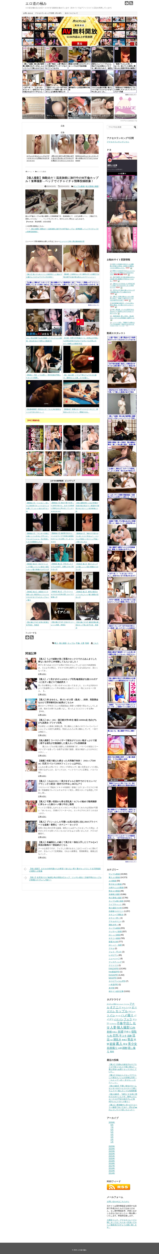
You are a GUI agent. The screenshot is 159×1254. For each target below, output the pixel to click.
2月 (112, 1140)
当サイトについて (71, 13)
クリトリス (113, 965)
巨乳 (116, 1035)
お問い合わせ (28, 13)
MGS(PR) (113, 978)
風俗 (112, 1051)
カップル (71, 643)
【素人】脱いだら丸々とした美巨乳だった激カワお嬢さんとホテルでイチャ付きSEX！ (44, 275)
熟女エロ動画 (114, 891)
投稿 (87, 643)
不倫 (78, 643)
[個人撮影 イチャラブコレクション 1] (90, 475)
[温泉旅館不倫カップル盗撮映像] (35, 449)
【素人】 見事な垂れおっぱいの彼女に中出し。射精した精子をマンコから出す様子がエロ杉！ (122, 298)
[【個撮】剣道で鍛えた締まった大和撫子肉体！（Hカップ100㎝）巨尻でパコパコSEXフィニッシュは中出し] (31, 765)
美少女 (132, 1043)
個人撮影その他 (115, 908)
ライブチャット (115, 904)
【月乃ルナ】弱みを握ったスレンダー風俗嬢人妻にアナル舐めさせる (122, 291)
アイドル (126, 1004)
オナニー (115, 1007)
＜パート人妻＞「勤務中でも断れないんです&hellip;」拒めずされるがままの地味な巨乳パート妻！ (122, 324)
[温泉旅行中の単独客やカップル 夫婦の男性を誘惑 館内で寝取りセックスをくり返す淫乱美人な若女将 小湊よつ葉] (72, 475)
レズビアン (113, 955)
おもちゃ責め (112, 1004)
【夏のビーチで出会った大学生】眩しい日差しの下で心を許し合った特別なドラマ (122, 285)
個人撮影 (63, 643)
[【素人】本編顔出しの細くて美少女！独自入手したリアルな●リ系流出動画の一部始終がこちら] (31, 847)
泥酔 (129, 1035)
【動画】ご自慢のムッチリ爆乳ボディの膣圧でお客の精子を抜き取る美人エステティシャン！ (81, 275)
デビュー (131, 1012)
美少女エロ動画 (115, 884)
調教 (124, 1048)
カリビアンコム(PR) (117, 981)
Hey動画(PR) (114, 972)
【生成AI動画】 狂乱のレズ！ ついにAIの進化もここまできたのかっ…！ (43, 410)
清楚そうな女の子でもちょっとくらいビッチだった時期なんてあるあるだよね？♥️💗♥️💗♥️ (122, 272)
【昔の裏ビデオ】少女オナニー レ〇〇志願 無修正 (63, 623)
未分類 (111, 988)
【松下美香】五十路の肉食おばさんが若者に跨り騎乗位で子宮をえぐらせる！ (122, 279)
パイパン (118, 1019)
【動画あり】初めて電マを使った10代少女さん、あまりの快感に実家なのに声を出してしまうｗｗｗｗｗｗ (62, 507)
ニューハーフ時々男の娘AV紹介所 (72, 241)
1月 (112, 1142)
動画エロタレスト (131, 94)
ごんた (96, 643)
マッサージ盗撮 (115, 932)
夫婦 (120, 1031)
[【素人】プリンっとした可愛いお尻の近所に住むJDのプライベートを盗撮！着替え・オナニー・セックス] (31, 826)
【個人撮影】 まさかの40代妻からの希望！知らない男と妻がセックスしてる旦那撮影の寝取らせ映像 (65, 870)
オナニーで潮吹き (116, 915)
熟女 (130, 1039)
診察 (120, 1048)
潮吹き (117, 1039)
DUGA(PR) (113, 975)
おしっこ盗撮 (114, 935)
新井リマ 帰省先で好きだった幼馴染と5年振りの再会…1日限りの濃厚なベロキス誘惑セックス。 (122, 266)
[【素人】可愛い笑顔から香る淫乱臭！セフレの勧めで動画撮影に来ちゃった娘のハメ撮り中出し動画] (31, 806)
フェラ (128, 1019)
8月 (112, 1125)
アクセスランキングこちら (118, 142)
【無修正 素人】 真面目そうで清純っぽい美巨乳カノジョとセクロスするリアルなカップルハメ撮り (37, 596)
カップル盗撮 (114, 928)
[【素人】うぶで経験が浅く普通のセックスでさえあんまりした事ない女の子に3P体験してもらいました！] (31, 663)
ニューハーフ (114, 959)
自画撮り (112, 1047)
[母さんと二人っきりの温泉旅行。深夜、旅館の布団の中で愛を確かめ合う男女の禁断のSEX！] (72, 449)
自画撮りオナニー (116, 911)
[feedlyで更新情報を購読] (127, 3)
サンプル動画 (79, 186)
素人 (56, 643)
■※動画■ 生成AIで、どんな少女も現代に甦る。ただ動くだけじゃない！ (122, 304)
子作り (127, 1031)
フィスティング (115, 962)
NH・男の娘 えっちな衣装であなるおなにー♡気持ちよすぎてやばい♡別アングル (122, 311)
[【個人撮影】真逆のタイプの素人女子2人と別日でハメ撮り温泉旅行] (53, 475)
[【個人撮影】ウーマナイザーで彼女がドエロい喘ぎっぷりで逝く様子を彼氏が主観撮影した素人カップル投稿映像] (31, 745)
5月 (112, 1132)
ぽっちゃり (120, 1004)
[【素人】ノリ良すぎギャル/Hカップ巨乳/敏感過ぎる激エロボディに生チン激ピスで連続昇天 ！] (31, 684)
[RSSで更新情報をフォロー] (131, 3)
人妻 (82, 643)
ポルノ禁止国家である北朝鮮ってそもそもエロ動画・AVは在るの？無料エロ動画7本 (44, 339)
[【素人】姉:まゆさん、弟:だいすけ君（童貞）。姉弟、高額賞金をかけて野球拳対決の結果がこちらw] (31, 704)
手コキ (123, 1035)
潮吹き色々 (113, 925)
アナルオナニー (115, 921)
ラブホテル (112, 1024)
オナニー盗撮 (114, 938)
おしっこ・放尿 (115, 945)
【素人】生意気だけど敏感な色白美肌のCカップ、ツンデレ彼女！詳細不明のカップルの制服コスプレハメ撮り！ (65, 878)
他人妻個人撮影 (92, 186)
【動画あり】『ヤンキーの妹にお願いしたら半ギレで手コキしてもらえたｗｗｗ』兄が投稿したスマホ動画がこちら (37, 537)
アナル (111, 948)
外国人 (114, 1032)
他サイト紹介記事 (116, 991)
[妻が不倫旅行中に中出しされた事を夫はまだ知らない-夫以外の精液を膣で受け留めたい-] (35, 475)
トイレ (111, 1015)
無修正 (124, 1040)
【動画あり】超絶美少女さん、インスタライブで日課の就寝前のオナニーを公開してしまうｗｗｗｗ (62, 537)
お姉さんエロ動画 (116, 888)
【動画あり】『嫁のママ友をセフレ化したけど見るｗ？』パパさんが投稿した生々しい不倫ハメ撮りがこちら (87, 537)
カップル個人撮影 (116, 901)
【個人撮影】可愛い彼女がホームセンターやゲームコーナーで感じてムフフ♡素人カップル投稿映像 (123, 1088)
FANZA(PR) (114, 969)
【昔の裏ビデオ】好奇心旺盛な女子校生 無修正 (37, 623)
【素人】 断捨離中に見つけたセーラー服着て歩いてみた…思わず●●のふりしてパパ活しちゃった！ (123, 1107)
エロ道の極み (36, 3)
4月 (112, 1135)
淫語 (111, 1040)
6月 (112, 1130)
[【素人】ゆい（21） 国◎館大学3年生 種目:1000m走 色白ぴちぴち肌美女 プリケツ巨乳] (31, 725)
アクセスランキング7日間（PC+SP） (49, 13)
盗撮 (112, 1043)
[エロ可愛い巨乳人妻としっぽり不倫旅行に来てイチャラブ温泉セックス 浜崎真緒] (90, 449)
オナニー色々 (114, 918)
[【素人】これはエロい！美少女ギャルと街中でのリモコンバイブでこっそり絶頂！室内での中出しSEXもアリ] (31, 786)
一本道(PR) (113, 985)
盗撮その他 (113, 942)
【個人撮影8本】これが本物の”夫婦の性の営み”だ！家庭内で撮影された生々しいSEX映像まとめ (87, 507)
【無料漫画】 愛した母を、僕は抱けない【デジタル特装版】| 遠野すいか (122, 317)
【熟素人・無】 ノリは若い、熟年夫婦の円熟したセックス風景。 (43, 376)
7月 (112, 1127)
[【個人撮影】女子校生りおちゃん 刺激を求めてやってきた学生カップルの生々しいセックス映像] (53, 449)
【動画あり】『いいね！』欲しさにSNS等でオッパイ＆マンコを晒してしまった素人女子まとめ (37, 507)
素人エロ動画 (114, 877)
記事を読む (42, 674)
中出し (128, 1023)
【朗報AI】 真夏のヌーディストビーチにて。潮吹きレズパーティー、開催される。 (80, 410)
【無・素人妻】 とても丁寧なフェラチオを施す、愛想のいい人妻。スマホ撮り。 (79, 376)
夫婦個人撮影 (114, 894)
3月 (112, 1137)
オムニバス (126, 1007)
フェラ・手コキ (115, 952)
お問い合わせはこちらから (118, 1202)
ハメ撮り (127, 1015)
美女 (125, 1044)
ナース (118, 1016)
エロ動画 (112, 881)
